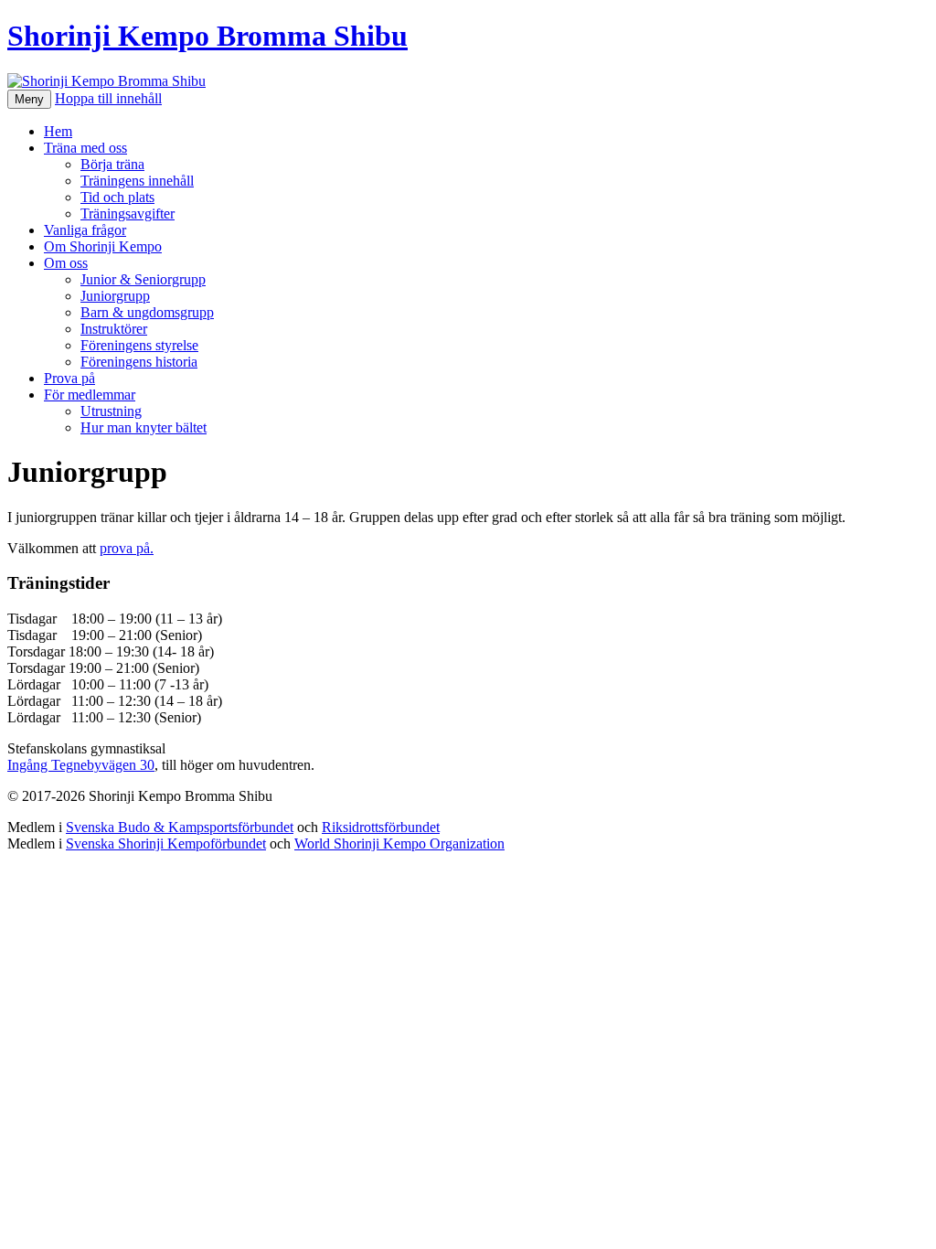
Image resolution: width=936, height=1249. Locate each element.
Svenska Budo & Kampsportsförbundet (179, 827)
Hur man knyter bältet (143, 427)
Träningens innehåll (137, 180)
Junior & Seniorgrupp (143, 279)
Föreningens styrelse (139, 345)
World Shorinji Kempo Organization (399, 843)
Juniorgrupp (115, 296)
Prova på (69, 378)
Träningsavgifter (127, 213)
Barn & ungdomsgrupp (147, 312)
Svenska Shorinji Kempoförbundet (166, 843)
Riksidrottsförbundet (381, 827)
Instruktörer (113, 328)
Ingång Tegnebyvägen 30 (80, 765)
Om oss (66, 263)
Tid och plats (117, 197)
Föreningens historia (138, 361)
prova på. (127, 548)
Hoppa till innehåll (108, 98)
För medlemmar (89, 394)
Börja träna (112, 164)
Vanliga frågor (85, 230)
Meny (29, 99)
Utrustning (111, 411)
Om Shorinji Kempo (103, 246)
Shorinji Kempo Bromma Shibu (207, 35)
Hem (58, 131)
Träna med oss (85, 147)
